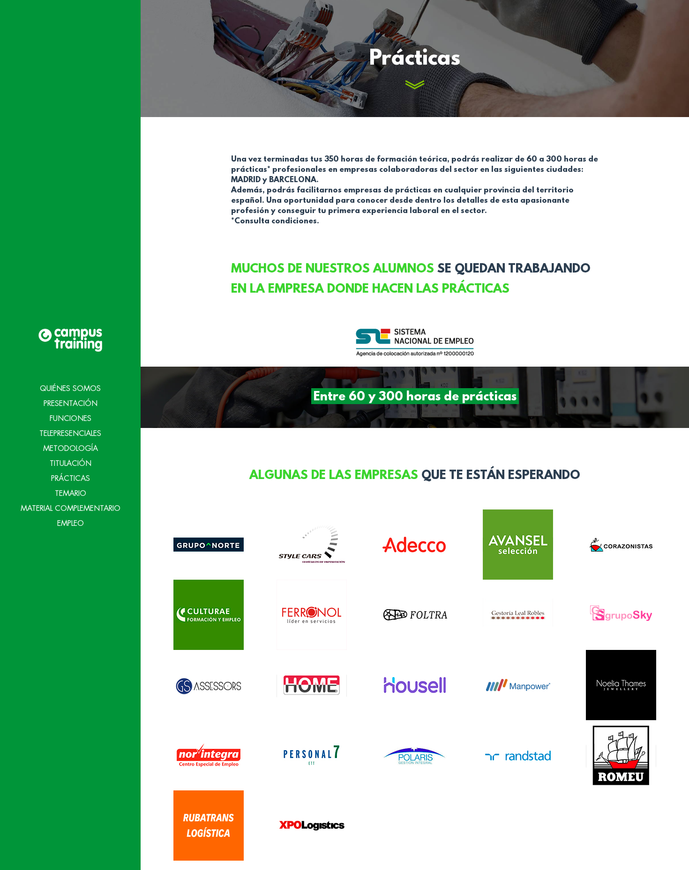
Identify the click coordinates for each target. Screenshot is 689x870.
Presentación (70, 403)
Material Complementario (70, 508)
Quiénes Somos (70, 388)
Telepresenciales (70, 433)
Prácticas (70, 478)
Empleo (70, 523)
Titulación (70, 463)
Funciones (70, 418)
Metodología (70, 448)
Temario (70, 493)
